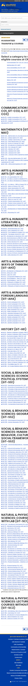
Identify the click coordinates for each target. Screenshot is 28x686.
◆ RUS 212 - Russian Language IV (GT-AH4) (13, 319)
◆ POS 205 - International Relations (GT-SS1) (13, 400)
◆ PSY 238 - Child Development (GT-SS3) (12, 484)
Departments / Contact (18, 649)
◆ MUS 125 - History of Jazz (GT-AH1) (11, 199)
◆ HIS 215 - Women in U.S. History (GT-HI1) (12, 349)
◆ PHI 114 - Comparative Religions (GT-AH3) (13, 276)
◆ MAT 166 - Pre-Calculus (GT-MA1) (11, 147)
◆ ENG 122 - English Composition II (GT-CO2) (13, 119)
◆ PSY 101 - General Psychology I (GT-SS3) (13, 471)
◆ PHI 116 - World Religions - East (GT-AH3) (13, 280)
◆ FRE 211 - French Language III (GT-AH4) (12, 302)
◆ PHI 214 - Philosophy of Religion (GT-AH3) (13, 282)
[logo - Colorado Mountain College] (8, 6)
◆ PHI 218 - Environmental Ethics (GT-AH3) (13, 284)
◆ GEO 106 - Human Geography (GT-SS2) (13, 422)
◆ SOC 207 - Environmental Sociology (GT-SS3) (14, 497)
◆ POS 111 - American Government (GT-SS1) (13, 396)
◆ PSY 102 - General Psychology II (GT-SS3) (13, 472)
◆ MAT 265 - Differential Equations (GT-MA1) (13, 164)
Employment (18, 657)
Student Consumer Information (18, 670)
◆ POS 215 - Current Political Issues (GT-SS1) (13, 402)
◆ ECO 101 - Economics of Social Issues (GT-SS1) (14, 387)
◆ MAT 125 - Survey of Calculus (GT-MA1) (12, 143)
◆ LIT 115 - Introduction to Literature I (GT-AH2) (14, 236)
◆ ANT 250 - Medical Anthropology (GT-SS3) (13, 463)
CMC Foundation (18, 644)
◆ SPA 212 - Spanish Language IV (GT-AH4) (13, 322)
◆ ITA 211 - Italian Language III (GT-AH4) (12, 309)
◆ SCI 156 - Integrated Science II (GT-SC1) (13, 588)
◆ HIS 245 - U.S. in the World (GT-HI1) (11, 358)
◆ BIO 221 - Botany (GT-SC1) (9, 547)
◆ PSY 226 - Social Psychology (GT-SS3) (12, 478)
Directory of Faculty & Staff (18, 652)
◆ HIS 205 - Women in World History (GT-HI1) (13, 343)
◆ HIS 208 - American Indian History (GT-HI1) (13, 347)
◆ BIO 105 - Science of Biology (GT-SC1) (12, 532)
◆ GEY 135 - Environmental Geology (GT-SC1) (14, 569)
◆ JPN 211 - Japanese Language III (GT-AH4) (13, 313)
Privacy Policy (18, 678)
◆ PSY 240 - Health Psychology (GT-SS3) (12, 486)
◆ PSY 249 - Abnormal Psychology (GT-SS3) (13, 487)
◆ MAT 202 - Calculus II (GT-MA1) (10, 151)
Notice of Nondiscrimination (18, 675)
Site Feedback (18, 662)
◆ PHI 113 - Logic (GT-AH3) (8, 275)
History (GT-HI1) (11, 80)
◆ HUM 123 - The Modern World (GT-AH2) (12, 234)
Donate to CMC (18, 655)
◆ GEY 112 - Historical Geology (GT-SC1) (12, 567)
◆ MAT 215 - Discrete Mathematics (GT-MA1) (14, 158)
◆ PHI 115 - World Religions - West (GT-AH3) (13, 278)
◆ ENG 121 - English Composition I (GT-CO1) (13, 117)
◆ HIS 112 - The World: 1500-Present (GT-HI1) (13, 338)
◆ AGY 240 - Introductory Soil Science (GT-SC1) (14, 524)
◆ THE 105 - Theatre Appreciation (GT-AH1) (13, 201)
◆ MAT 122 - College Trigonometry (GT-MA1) (13, 139)
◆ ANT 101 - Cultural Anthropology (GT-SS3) (13, 448)
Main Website (4, 9)
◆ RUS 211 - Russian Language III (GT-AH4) (12, 317)
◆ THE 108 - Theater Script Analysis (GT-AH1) (13, 203)
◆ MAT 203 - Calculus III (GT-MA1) (10, 153)
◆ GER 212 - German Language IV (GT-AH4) (13, 307)
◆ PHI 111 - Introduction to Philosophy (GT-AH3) (14, 271)
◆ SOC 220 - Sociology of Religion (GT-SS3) (13, 504)
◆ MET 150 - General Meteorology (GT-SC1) (13, 571)
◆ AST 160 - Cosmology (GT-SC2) (10, 613)
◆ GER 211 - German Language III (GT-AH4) (13, 306)
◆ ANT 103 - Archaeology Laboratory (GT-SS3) (14, 452)
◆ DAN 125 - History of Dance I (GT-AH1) (12, 186)
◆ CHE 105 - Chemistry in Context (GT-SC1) (13, 552)
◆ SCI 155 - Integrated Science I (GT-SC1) (12, 586)
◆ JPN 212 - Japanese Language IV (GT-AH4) (13, 315)
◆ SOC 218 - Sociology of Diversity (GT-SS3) (13, 502)
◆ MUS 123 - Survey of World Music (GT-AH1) (13, 197)
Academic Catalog (14, 9)
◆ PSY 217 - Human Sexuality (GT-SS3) (11, 476)
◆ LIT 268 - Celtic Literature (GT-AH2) (11, 255)
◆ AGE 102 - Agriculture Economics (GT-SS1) (13, 385)
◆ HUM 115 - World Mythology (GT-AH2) (12, 228)
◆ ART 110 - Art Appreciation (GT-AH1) (12, 177)
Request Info (17, 1)
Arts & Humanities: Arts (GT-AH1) (16, 68)
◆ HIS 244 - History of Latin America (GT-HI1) (13, 357)
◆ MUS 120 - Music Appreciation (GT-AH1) (12, 188)
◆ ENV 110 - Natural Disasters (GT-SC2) (12, 616)
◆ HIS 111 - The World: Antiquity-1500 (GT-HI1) (13, 336)
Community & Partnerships (18, 647)
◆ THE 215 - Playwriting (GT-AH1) (10, 212)
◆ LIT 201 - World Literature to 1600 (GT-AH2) (13, 238)
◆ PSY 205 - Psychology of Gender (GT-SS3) (13, 474)
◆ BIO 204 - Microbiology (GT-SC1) (11, 541)
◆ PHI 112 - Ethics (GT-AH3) (8, 273)
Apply (23, 1)
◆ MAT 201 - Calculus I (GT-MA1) (10, 149)
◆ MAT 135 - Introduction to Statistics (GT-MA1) (14, 145)
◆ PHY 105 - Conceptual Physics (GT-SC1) (12, 575)
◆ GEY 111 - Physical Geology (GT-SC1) (11, 565)
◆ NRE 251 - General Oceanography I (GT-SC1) (14, 573)
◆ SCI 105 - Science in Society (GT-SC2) (12, 618)
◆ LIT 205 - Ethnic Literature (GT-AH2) (12, 242)
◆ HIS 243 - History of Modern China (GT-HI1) (13, 355)
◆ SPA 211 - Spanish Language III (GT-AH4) (13, 321)
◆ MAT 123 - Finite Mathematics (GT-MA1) (13, 141)
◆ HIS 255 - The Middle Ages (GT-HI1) (11, 364)
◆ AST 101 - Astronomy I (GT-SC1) (10, 528)
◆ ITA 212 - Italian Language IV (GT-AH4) (12, 311)
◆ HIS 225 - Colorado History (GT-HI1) (11, 351)
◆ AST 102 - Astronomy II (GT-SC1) (10, 530)
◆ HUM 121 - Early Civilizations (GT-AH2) (12, 230)
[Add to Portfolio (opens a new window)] (24, 39)
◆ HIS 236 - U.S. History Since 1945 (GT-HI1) (13, 353)
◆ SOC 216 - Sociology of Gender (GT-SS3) (13, 501)
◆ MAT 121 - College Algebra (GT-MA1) (12, 138)
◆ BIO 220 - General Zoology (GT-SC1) (12, 545)
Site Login (18, 665)
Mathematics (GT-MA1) (13, 65)
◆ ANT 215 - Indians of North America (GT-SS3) (14, 461)
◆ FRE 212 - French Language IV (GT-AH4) (13, 304)
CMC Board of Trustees (18, 642)
